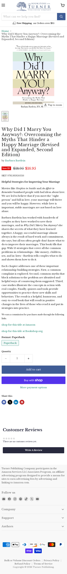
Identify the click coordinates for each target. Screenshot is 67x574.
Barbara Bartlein (15, 160)
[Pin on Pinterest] (22, 402)
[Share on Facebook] (4, 402)
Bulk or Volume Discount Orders (22, 560)
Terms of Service (43, 563)
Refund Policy (22, 563)
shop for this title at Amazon (18, 324)
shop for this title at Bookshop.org (22, 331)
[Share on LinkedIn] (16, 402)
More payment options (33, 387)
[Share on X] (10, 402)
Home (5, 31)
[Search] (61, 16)
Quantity (6, 351)
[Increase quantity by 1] (28, 358)
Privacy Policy (51, 560)
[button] (33, 450)
